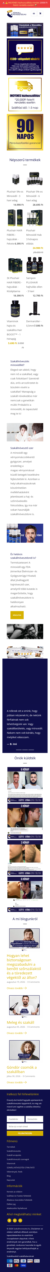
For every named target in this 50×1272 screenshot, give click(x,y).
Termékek (11, 1147)
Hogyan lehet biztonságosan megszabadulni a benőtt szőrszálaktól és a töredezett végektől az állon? (24, 966)
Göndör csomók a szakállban (22, 1069)
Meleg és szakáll (20, 1022)
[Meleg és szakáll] (25, 1006)
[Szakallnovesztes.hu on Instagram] (15, 1220)
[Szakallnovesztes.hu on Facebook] (9, 1220)
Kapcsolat (11, 1180)
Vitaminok (11, 1163)
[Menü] (34, 13)
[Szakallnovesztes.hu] (16, 15)
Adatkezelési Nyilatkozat (17, 1208)
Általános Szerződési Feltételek (19, 1200)
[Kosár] (40, 13)
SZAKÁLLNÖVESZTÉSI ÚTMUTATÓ (21, 1167)
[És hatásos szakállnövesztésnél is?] (25, 631)
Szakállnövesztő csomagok (18, 1159)
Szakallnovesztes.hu (22, 1228)
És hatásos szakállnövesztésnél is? (23, 556)
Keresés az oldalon (14, 1191)
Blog (9, 1176)
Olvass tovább (15, 988)
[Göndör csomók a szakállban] (25, 1051)
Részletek (17, 615)
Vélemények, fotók (14, 1171)
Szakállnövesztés (14, 1151)
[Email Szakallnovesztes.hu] (20, 1220)
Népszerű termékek (25, 159)
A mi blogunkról (25, 918)
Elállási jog (11, 1204)
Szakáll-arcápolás (14, 1155)
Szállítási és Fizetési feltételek (19, 1196)
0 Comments (33, 982)
